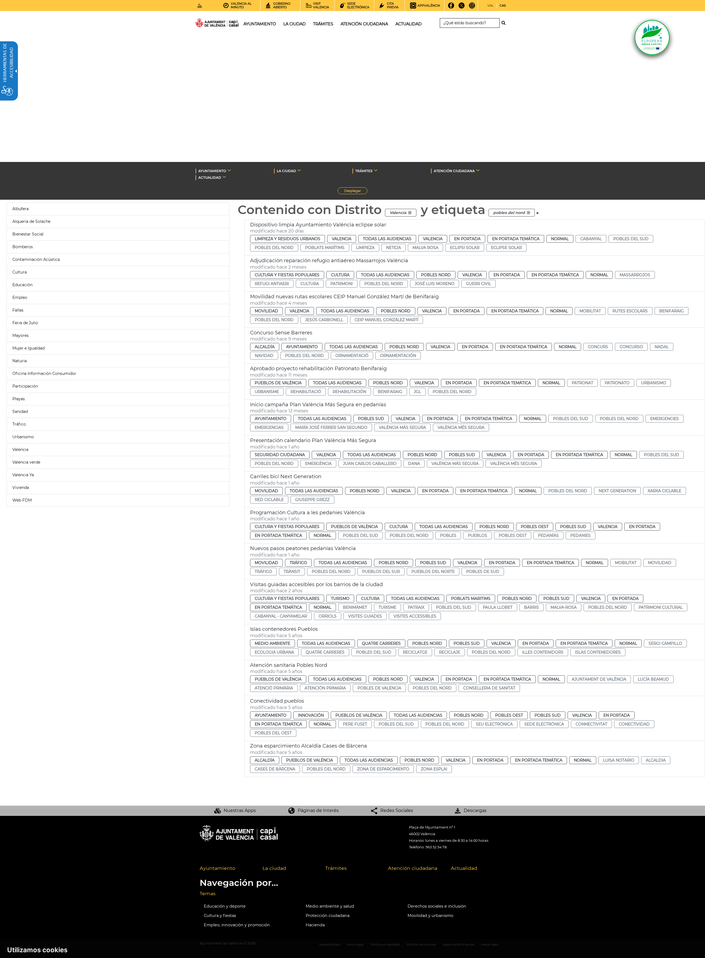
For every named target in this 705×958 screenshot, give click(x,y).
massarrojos (635, 274)
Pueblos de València (278, 382)
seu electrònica (494, 724)
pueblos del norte (433, 571)
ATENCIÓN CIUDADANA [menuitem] (364, 23)
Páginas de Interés (318, 810)
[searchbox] (470, 23)
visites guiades (365, 616)
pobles (448, 535)
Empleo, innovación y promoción (237, 924)
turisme (387, 607)
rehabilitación (349, 391)
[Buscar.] (505, 23)
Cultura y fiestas (220, 915)
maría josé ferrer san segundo (331, 427)
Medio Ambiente (272, 643)
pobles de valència (379, 688)
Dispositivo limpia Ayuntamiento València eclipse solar (318, 225)
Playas (18, 398)
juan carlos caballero (370, 463)
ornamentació (351, 355)
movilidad (659, 562)
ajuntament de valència (599, 679)
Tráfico (19, 424)
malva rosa (425, 247)
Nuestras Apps (240, 810)
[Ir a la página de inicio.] (207, 24)
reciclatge (415, 652)
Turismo (340, 598)
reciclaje (449, 652)
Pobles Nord (436, 274)
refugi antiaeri (272, 283)
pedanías (548, 535)
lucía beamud (653, 679)
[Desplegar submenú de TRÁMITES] (376, 170)
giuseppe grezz (312, 499)
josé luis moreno (434, 283)
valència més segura (461, 427)
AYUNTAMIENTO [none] (212, 171)
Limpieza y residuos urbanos (287, 238)
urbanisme (267, 391)
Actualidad (464, 868)
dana (414, 463)
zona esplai (434, 769)
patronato (617, 382)
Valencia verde (26, 462)
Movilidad (266, 310)
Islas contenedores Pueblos (284, 629)
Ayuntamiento (302, 346)
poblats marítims (325, 247)
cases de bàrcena (275, 769)
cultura (309, 283)
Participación (25, 386)
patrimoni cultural (661, 607)
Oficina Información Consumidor (44, 373)
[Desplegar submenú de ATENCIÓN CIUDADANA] (478, 170)
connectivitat (591, 724)
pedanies (580, 535)
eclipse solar (506, 247)
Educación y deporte (225, 906)
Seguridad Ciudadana (280, 454)
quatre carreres (325, 652)
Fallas (17, 310)
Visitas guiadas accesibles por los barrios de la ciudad (316, 584)
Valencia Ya (23, 474)
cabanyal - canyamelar (281, 616)
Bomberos (22, 246)
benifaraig (671, 310)
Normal (560, 238)
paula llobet (498, 607)
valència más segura (402, 427)
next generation (617, 490)
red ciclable (269, 499)
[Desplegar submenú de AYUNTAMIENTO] (229, 170)
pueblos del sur (381, 571)
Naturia (19, 360)
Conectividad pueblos (277, 701)
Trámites (336, 868)
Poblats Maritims (470, 598)
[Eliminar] (409, 212)
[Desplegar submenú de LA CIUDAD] (299, 170)
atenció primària (274, 688)
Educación (22, 284)
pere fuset (355, 724)
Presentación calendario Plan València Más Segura (313, 440)
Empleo (19, 297)
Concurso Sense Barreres (281, 333)
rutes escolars (630, 310)
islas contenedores (598, 652)
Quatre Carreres (381, 643)
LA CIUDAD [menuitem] (294, 23)
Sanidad (20, 411)
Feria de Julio (25, 322)
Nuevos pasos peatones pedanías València (303, 548)
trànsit (292, 571)
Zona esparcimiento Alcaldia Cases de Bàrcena (308, 746)
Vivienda (20, 487)
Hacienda (315, 924)
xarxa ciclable (664, 490)
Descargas (475, 810)
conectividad (634, 724)
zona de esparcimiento (383, 769)
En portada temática (515, 238)
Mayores (20, 335)
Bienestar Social (28, 234)
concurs (598, 346)
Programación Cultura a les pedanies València (307, 513)
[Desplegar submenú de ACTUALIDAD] (224, 177)
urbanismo (653, 382)
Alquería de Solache (31, 221)
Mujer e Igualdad (28, 348)
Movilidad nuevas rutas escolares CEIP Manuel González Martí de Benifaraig (344, 297)
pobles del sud (631, 238)
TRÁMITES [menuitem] (323, 23)
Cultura (19, 272)
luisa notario (618, 760)
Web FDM (22, 500)
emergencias (269, 427)
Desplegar (355, 191)
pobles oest (513, 535)
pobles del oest (273, 732)
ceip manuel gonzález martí (386, 319)
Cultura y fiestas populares (287, 274)
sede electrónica (544, 724)
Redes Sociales (396, 810)
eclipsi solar (464, 247)
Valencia (20, 449)
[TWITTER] (461, 7)
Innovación (311, 715)
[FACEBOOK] (451, 7)
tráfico (263, 571)
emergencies (664, 418)
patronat (582, 382)
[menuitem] (227, 868)
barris (531, 607)
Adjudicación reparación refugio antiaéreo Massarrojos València (329, 261)
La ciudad (274, 868)
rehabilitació (306, 391)
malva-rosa (564, 607)
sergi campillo (665, 643)
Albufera (20, 208)
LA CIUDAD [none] (286, 171)
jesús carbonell (324, 319)
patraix (416, 607)
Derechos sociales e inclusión (437, 906)
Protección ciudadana (327, 915)
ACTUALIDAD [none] (209, 177)
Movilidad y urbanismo (430, 915)
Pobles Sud (371, 418)
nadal (662, 346)
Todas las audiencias (387, 238)
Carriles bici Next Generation (285, 476)
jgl (417, 391)
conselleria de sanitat (489, 688)
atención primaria (325, 688)
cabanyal (591, 238)
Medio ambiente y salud (330, 906)
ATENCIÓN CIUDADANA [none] (454, 171)
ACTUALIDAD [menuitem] (408, 23)
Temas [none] (208, 893)
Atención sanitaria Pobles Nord (288, 665)
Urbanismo (23, 436)
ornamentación (398, 355)
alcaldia (656, 760)
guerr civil (478, 283)
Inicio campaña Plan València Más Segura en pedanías (318, 405)
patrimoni (341, 283)
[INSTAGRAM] (472, 7)
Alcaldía (265, 346)
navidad (264, 355)
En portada (467, 238)
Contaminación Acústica (36, 259)
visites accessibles (415, 616)
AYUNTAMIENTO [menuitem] (259, 23)
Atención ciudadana (412, 868)
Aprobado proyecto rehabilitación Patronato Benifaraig (318, 369)
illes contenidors (542, 652)
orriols (328, 616)
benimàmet (355, 607)
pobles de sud (482, 571)
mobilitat (590, 310)
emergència (318, 463)
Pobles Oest (535, 526)
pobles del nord (274, 247)
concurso (631, 346)
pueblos (477, 535)
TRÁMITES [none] (364, 171)
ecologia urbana (274, 652)
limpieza (365, 247)
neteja (393, 247)
